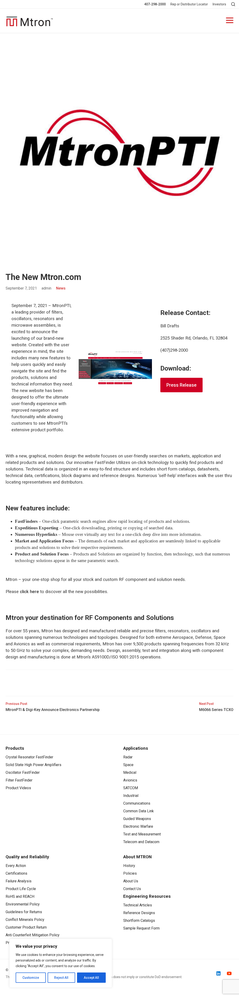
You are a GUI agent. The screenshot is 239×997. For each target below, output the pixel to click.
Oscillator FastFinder (23, 772)
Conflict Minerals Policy (25, 919)
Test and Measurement (142, 834)
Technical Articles (137, 905)
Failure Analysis (19, 881)
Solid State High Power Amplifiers (33, 765)
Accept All (91, 977)
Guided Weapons (137, 819)
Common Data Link (138, 811)
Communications (136, 803)
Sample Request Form (141, 928)
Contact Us (132, 889)
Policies (130, 873)
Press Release (181, 385)
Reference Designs (139, 913)
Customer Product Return (26, 927)
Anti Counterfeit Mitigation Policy (33, 935)
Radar (128, 757)
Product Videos (18, 788)
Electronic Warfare (138, 826)
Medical (129, 772)
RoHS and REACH (20, 896)
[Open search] (233, 4)
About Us (130, 881)
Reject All (61, 977)
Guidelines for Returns (24, 912)
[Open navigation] (229, 21)
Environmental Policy (23, 904)
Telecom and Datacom (141, 842)
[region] (60, 963)
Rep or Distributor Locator (189, 4)
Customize (30, 977)
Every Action (16, 865)
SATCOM (130, 788)
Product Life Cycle (21, 889)
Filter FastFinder (19, 780)
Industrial (130, 795)
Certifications (16, 873)
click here (29, 591)
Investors (219, 4)
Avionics (130, 780)
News (61, 288)
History (129, 865)
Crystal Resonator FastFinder (29, 757)
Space (128, 765)
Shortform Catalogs (139, 920)
